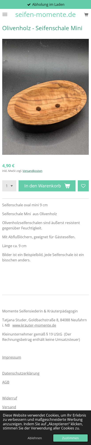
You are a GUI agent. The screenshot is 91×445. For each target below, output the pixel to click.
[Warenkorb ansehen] (86, 14)
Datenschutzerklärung (21, 373)
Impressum (11, 357)
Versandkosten (32, 171)
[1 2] (9, 185)
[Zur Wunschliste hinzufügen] (83, 185)
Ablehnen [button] (35, 438)
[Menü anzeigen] (5, 14)
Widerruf (9, 398)
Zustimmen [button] (70, 438)
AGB (5, 382)
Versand (9, 407)
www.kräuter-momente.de (34, 325)
